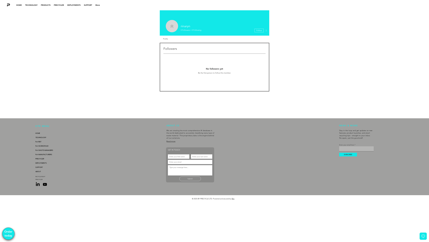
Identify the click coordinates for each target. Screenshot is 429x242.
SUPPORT (39, 167)
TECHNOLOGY (40, 137)
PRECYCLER (39, 159)
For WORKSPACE (41, 146)
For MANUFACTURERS (43, 154)
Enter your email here (346, 145)
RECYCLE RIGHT (40, 176)
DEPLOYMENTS (41, 163)
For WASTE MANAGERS (44, 150)
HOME (37, 133)
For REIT (38, 141)
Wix (233, 199)
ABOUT (38, 171)
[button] (45, 5)
